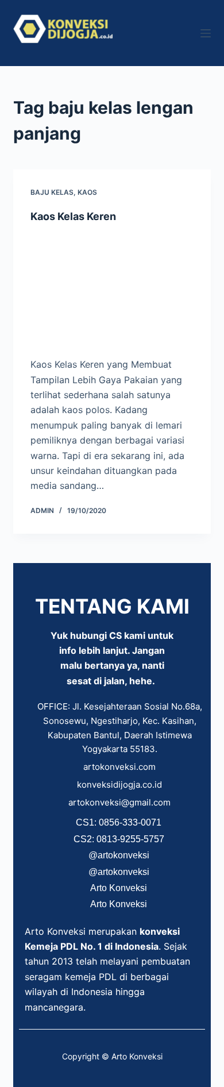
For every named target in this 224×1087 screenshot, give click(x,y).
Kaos (87, 192)
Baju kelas (52, 192)
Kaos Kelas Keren (73, 216)
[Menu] (205, 33)
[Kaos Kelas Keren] (111, 289)
